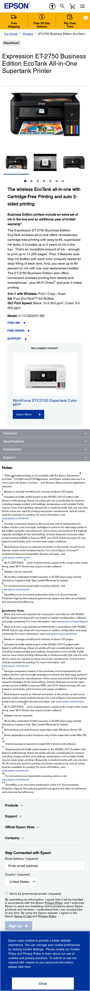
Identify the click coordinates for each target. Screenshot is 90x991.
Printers (28, 33)
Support (14, 338)
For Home (11, 33)
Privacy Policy (54, 902)
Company (12, 838)
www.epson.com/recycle (15, 589)
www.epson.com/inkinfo (15, 518)
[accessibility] (52, 6)
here (27, 967)
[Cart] (72, 6)
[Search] (62, 6)
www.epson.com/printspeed (72, 621)
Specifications (13, 441)
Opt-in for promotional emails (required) (35, 893)
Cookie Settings (33, 949)
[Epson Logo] (17, 6)
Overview (10, 433)
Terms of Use (23, 916)
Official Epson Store (20, 827)
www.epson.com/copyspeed (61, 633)
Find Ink (14, 322)
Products (11, 805)
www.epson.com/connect (16, 557)
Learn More (24, 414)
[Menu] (82, 6)
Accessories (12, 449)
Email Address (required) (21, 858)
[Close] (43, 983)
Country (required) (17, 874)
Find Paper (15, 330)
